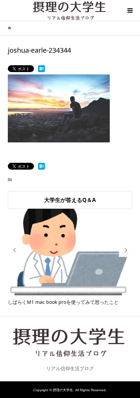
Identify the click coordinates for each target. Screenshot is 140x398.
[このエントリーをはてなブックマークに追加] (41, 68)
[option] (70, 257)
